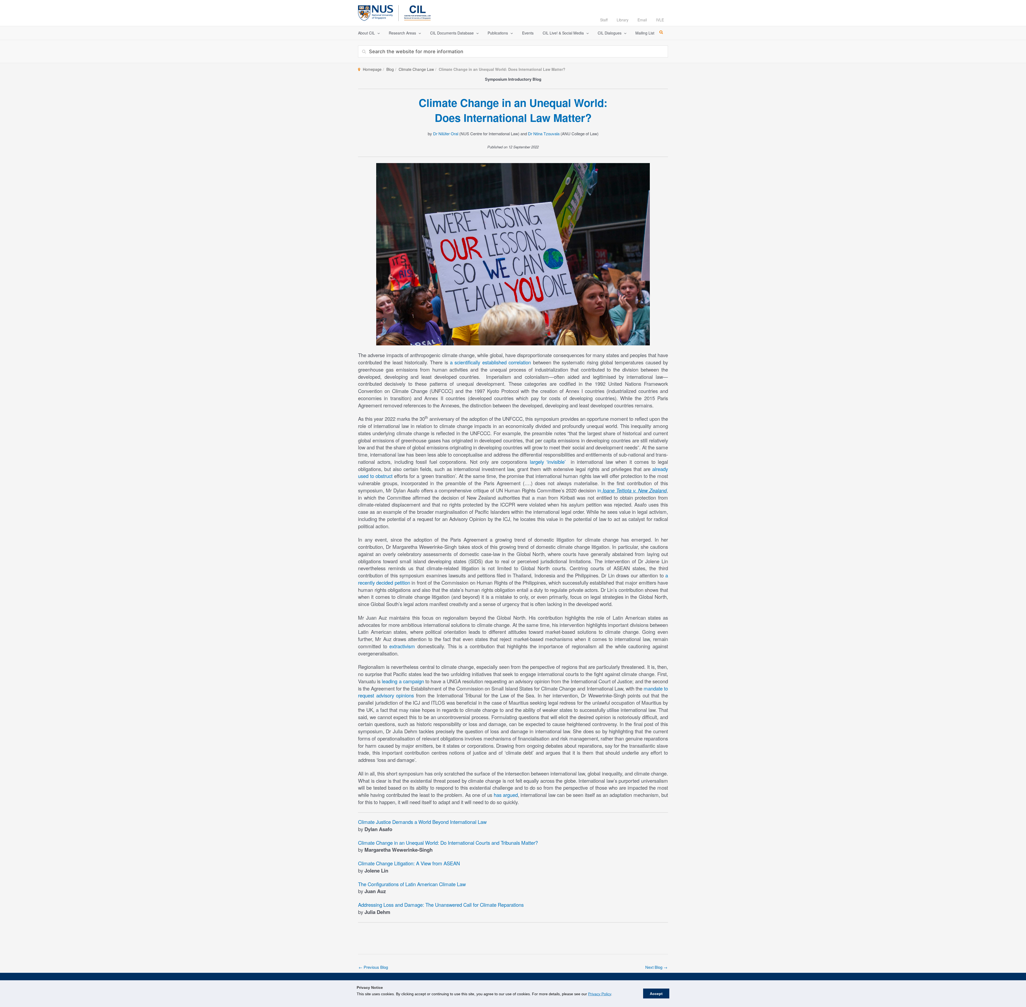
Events (528, 33)
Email (642, 19)
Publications (498, 33)
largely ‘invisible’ (548, 461)
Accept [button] (656, 993)
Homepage (372, 69)
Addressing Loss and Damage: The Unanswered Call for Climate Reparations (441, 904)
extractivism (402, 646)
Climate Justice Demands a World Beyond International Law (422, 821)
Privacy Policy (599, 994)
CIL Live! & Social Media (563, 33)
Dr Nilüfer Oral (445, 133)
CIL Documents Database (452, 33)
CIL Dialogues (609, 33)
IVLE (660, 19)
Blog (390, 69)
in (632, 490)
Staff (604, 19)
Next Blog (656, 967)
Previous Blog (373, 967)
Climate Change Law (416, 69)
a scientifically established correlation (490, 362)
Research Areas (402, 33)
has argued (506, 794)
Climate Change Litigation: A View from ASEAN (409, 863)
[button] (377, 33)
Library (622, 19)
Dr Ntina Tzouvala (543, 133)
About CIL (366, 33)
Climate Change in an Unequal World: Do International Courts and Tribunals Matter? (448, 842)
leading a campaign (403, 681)
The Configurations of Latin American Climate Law (412, 884)
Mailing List (644, 33)
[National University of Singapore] (375, 12)
